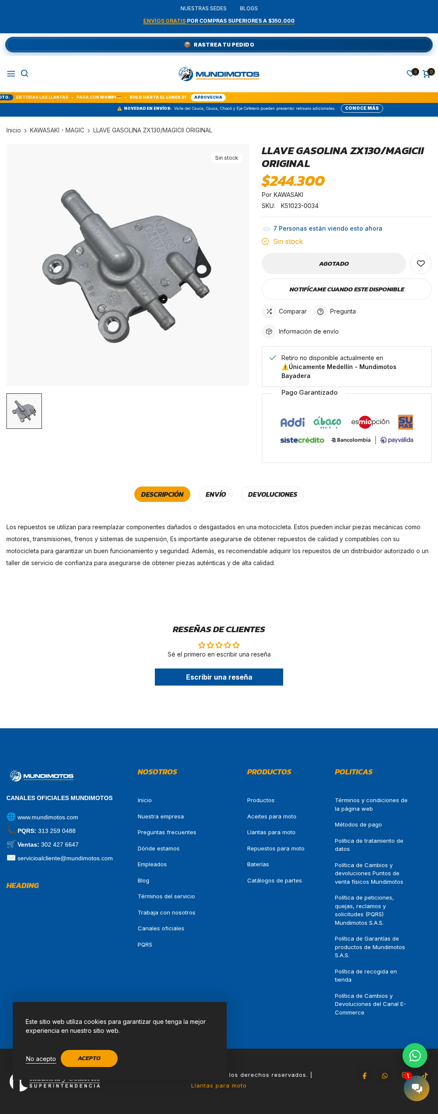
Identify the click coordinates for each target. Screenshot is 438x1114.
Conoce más (325, 108)
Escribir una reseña (219, 677)
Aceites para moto (271, 816)
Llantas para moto (271, 832)
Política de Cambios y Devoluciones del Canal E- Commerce (370, 1004)
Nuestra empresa (161, 816)
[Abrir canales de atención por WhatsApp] (414, 1055)
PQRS (145, 944)
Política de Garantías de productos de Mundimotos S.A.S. (370, 947)
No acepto (41, 1058)
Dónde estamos (159, 848)
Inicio (145, 800)
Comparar (293, 311)
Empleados (152, 864)
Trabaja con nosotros (166, 912)
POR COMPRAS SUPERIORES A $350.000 (219, 21)
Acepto (89, 1058)
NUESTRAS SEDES (204, 8)
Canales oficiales (161, 928)
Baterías (258, 864)
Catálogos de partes (274, 880)
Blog (143, 880)
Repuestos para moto (276, 848)
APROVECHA (168, 97)
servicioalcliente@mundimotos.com (65, 858)
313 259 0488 (57, 830)
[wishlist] (410, 74)
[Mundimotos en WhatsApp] (384, 1075)
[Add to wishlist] (421, 263)
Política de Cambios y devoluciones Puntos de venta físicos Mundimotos (369, 873)
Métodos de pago (358, 824)
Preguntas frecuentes (167, 832)
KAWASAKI (288, 194)
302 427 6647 (60, 844)
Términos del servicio (166, 896)
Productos (261, 800)
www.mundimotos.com (48, 817)
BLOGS (249, 8)
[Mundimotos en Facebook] (364, 1075)
